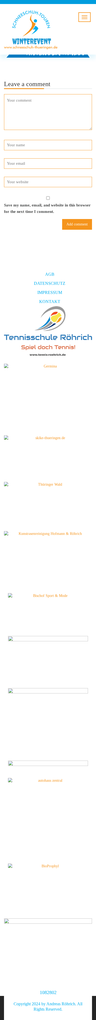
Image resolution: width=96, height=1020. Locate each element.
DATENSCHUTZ (49, 283)
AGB (49, 274)
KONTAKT (49, 301)
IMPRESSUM (49, 292)
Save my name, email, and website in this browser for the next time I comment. (47, 208)
